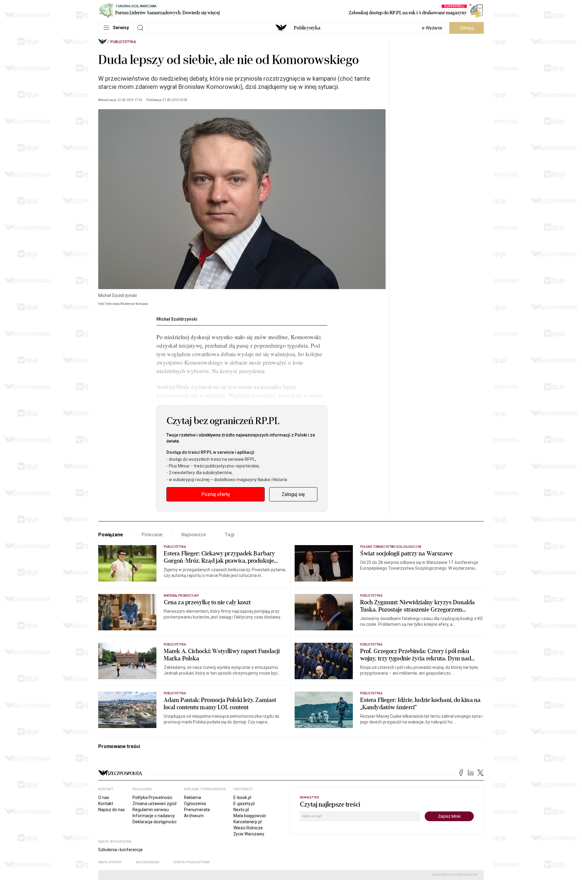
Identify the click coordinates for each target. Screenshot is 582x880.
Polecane (152, 535)
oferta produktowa (191, 862)
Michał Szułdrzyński (176, 319)
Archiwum (194, 815)
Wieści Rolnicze (248, 827)
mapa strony (110, 862)
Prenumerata (197, 809)
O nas (103, 797)
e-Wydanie (432, 27)
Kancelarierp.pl (247, 821)
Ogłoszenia (195, 803)
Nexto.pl (241, 809)
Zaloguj (467, 27)
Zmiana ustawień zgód (154, 803)
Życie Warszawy (248, 833)
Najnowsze (193, 535)
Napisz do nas (111, 809)
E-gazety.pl (244, 803)
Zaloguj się (293, 494)
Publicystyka (307, 28)
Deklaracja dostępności (154, 821)
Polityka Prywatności (152, 797)
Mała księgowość (249, 815)
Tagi (229, 535)
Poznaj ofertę (215, 494)
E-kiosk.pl (242, 797)
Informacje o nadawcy (153, 815)
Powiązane (110, 535)
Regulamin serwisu (150, 809)
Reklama (192, 797)
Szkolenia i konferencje (120, 849)
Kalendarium (147, 862)
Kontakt (105, 803)
